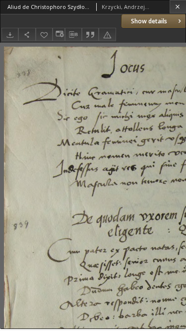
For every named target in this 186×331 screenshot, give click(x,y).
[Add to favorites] (44, 34)
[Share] (26, 34)
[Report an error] (107, 34)
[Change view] (58, 34)
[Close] (178, 6)
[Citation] (90, 34)
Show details (149, 21)
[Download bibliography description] (73, 35)
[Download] (9, 34)
